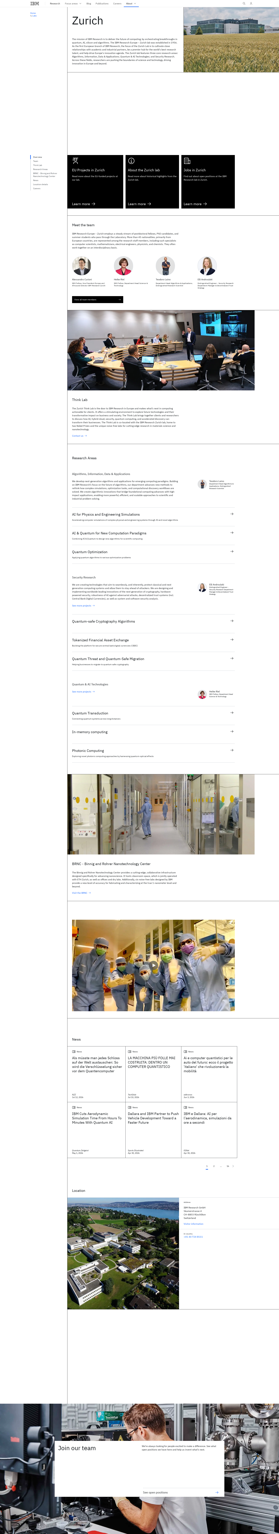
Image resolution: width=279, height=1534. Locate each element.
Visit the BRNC (79, 893)
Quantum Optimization (90, 551)
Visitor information (193, 1223)
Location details (40, 184)
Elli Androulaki (205, 279)
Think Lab (37, 165)
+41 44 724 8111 (193, 1236)
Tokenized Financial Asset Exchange (100, 640)
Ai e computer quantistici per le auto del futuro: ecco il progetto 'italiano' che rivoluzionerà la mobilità (208, 1064)
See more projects (81, 605)
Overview (37, 157)
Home (33, 13)
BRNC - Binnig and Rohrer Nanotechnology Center (45, 175)
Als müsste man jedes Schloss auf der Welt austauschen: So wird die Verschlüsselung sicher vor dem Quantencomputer (97, 1064)
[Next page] (233, 1166)
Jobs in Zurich (195, 170)
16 (228, 1166)
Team (35, 161)
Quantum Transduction (90, 713)
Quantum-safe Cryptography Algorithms (103, 621)
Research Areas (40, 169)
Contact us (77, 436)
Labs (34, 15)
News (36, 180)
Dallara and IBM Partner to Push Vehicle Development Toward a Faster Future (153, 1118)
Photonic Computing (88, 750)
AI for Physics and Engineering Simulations (106, 514)
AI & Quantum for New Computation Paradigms (109, 533)
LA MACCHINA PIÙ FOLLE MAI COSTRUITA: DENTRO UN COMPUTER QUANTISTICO (151, 1062)
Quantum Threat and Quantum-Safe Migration (108, 658)
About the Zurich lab (144, 170)
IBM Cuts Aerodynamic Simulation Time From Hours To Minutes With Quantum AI (96, 1118)
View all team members (85, 299)
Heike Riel (119, 279)
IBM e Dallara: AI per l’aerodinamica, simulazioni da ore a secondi (207, 1118)
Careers (36, 188)
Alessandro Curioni (82, 279)
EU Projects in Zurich (88, 170)
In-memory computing (90, 732)
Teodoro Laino (163, 279)
